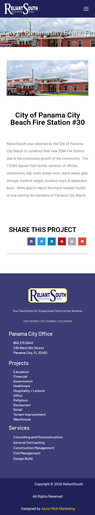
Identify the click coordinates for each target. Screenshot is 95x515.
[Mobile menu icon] (86, 8)
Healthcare (21, 386)
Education (21, 372)
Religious (20, 400)
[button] (31, 241)
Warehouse (22, 419)
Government (23, 381)
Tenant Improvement (29, 414)
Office (18, 395)
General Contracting (29, 442)
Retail (17, 409)
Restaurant (22, 405)
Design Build (23, 458)
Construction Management (34, 448)
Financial (20, 376)
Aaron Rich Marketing (57, 509)
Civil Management (27, 453)
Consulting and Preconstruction (38, 437)
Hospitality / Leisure (29, 390)
